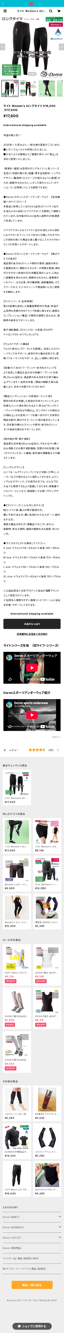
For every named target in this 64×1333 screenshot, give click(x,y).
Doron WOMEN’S (13, 1227)
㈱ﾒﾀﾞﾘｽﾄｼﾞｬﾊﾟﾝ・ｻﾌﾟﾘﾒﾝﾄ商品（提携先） (25, 1268)
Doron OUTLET (12, 1237)
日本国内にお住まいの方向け (32, 634)
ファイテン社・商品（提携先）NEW (21, 1258)
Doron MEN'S (11, 1217)
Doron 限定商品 (12, 1248)
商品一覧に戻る (32, 1285)
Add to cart (32, 624)
